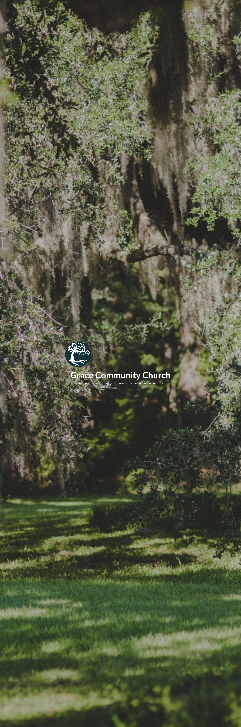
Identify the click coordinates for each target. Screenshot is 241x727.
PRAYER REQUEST (108, 383)
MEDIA (138, 383)
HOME (79, 383)
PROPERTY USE (151, 383)
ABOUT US (90, 383)
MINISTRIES (124, 383)
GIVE (163, 383)
